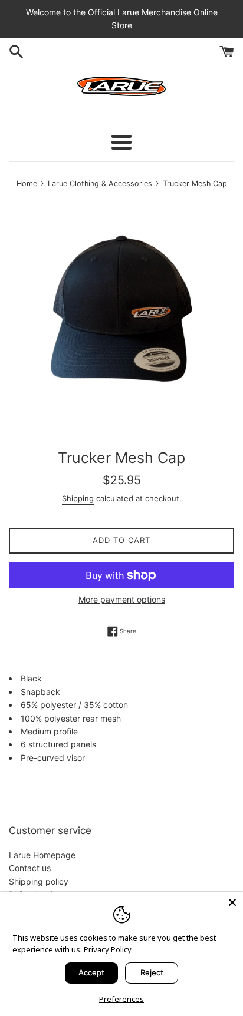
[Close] (232, 902)
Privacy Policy (108, 949)
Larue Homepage (42, 855)
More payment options (121, 599)
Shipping (78, 498)
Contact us (30, 868)
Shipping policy (38, 881)
